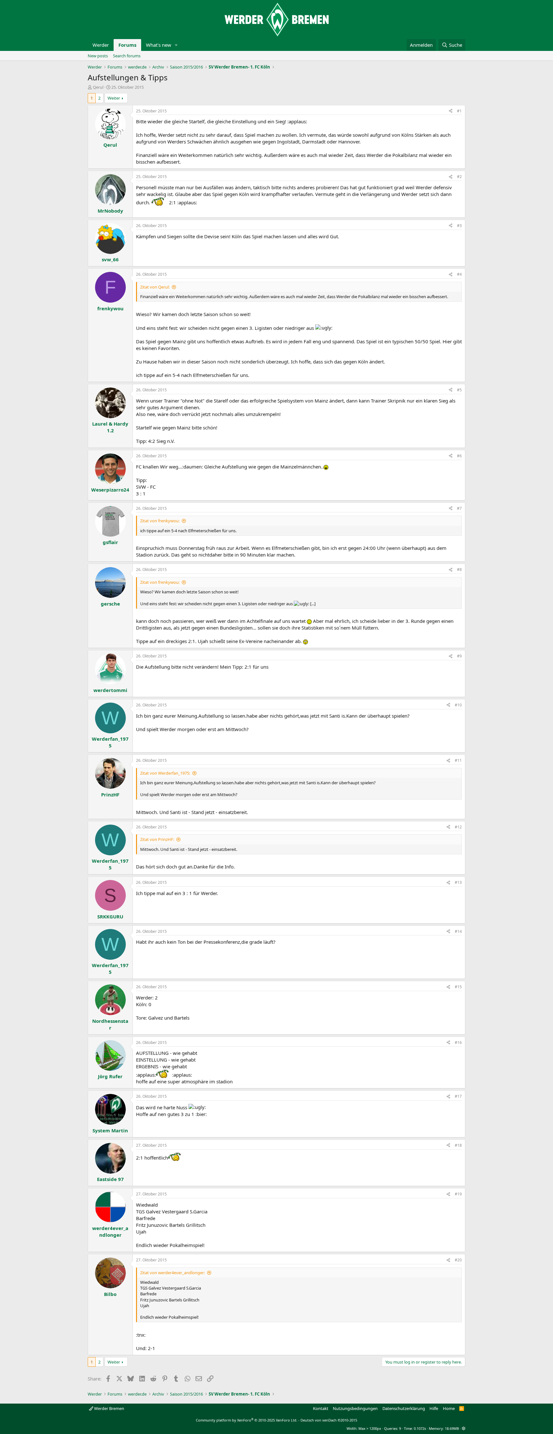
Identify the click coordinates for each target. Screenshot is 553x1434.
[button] (176, 45)
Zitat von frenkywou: (160, 521)
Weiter (114, 98)
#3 (459, 225)
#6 (459, 456)
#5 (459, 390)
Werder (100, 45)
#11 (458, 760)
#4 (459, 274)
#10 (458, 705)
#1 (459, 111)
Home (449, 1408)
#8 (459, 569)
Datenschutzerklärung (403, 1408)
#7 (459, 508)
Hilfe (433, 1408)
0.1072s (420, 1428)
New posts (98, 56)
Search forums (126, 56)
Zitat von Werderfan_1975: (165, 773)
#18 (458, 1145)
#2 (459, 176)
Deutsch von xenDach (329, 1420)
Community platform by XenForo (246, 1420)
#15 (458, 987)
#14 (458, 931)
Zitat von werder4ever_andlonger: (172, 1272)
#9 (459, 656)
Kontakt (320, 1408)
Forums (127, 45)
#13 (458, 882)
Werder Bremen (108, 1408)
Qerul (98, 87)
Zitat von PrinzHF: (157, 839)
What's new (158, 45)
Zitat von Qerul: (155, 287)
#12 (458, 827)
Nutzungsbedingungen (355, 1408)
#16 (458, 1042)
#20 (458, 1260)
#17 (458, 1096)
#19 (458, 1194)
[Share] (450, 111)
